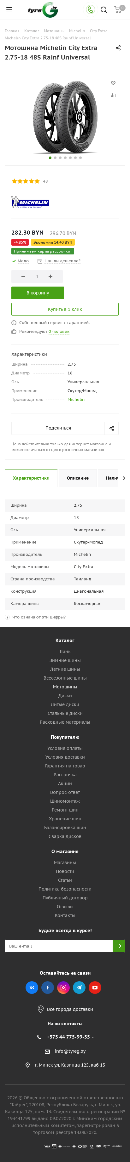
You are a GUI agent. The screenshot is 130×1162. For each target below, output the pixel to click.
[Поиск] (104, 10)
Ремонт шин (65, 810)
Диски (65, 695)
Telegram (79, 987)
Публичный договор (65, 898)
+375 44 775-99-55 (68, 1037)
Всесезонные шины (65, 678)
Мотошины (65, 687)
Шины (65, 651)
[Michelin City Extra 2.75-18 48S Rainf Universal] (65, 117)
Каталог (65, 640)
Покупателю (65, 737)
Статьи (65, 880)
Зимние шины (65, 660)
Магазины (65, 862)
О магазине (65, 851)
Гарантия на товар (65, 766)
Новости (65, 871)
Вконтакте (32, 987)
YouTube (95, 987)
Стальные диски (65, 713)
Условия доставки (65, 757)
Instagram (63, 987)
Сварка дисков (65, 836)
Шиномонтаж (65, 801)
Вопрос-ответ (65, 792)
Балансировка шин (65, 827)
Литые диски (65, 704)
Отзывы (65, 906)
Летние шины (65, 669)
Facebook (47, 987)
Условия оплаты (65, 748)
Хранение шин (65, 819)
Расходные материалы (65, 722)
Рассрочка (65, 775)
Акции (65, 783)
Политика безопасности (65, 889)
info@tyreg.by (70, 1051)
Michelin (76, 399)
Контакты (65, 915)
